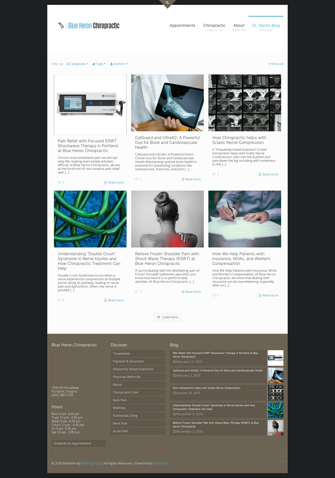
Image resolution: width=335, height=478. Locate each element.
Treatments (121, 353)
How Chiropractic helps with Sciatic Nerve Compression (239, 140)
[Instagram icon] (270, 463)
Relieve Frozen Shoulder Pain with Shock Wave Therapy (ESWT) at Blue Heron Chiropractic (167, 258)
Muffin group (91, 463)
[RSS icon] (275, 463)
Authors (119, 64)
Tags (99, 64)
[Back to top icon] (281, 461)
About (117, 384)
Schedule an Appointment (72, 443)
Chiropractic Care (125, 392)
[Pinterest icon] (266, 463)
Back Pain (120, 400)
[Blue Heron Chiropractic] (88, 25)
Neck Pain (120, 423)
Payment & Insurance (128, 361)
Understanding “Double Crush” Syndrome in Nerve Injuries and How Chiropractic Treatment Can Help (89, 261)
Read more (116, 182)
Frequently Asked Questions (133, 369)
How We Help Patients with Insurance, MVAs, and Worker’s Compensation (241, 258)
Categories (78, 64)
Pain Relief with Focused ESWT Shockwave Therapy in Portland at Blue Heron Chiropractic (88, 145)
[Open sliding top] (167, 4)
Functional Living (125, 415)
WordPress (161, 463)
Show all (277, 64)
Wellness (119, 408)
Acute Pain (120, 431)
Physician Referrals (127, 377)
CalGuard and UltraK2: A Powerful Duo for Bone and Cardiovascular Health (167, 142)
